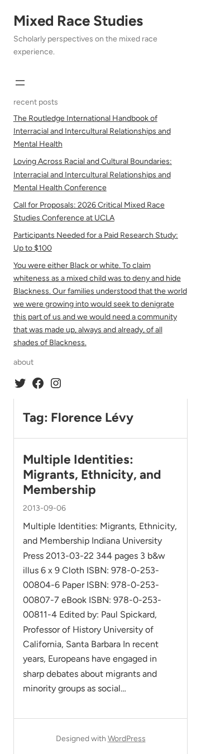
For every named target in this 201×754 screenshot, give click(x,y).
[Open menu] (20, 82)
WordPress (127, 738)
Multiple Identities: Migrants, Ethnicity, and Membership (92, 474)
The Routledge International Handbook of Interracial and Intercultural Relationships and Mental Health (92, 131)
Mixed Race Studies (78, 21)
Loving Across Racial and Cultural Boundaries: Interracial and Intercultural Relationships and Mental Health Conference (92, 174)
